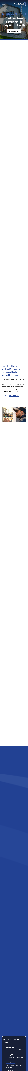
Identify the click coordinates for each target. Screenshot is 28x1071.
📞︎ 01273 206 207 (14, 31)
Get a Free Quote (9, 402)
